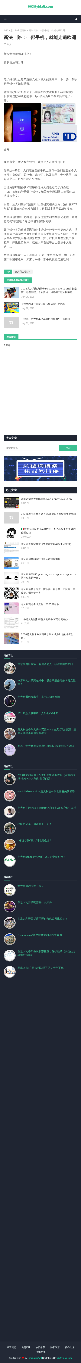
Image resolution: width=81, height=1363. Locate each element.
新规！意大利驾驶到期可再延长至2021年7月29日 (46, 746)
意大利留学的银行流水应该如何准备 (40, 559)
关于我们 (11, 1347)
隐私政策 (55, 1347)
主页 (6, 30)
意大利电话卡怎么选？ (31, 886)
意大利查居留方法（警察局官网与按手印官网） (47, 544)
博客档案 (41, 1351)
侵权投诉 (69, 1347)
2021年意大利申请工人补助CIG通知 (38, 713)
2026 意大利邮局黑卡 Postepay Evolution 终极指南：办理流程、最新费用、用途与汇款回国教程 (49, 290)
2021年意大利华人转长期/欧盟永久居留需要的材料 (48, 513)
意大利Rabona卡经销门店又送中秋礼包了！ (43, 856)
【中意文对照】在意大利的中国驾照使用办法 (45, 619)
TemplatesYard (35, 1357)
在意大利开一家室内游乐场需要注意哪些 (43, 303)
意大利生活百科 (18, 30)
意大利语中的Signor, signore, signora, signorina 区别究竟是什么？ (48, 576)
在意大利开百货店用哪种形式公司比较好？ (43, 918)
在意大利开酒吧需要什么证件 (35, 902)
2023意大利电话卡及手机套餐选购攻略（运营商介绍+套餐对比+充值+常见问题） (47, 776)
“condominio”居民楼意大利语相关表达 (40, 935)
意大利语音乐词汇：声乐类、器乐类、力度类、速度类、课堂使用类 (48, 591)
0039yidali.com (40, 6)
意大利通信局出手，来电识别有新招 (39, 697)
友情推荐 (40, 1347)
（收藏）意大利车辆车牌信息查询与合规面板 (45, 318)
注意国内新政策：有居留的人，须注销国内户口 (45, 664)
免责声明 (26, 1347)
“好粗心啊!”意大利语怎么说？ (35, 840)
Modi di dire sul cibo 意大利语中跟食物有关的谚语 (46, 791)
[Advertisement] (40, 1164)
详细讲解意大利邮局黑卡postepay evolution (46, 498)
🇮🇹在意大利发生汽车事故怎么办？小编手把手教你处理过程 (48, 530)
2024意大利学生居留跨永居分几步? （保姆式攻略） (47, 636)
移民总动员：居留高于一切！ (35, 824)
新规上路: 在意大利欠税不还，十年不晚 (40, 967)
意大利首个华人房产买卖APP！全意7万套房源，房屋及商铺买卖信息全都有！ (47, 731)
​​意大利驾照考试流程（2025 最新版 (40, 604)
